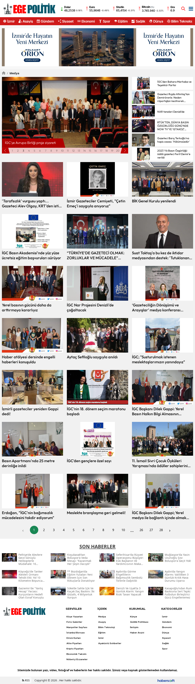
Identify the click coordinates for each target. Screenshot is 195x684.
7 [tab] (45, 150)
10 (123, 530)
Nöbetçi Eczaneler (77, 659)
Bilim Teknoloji (182, 21)
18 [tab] (106, 150)
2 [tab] (18, 150)
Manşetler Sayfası (76, 627)
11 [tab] (68, 150)
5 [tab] (34, 150)
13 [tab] (79, 150)
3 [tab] (23, 150)
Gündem (47, 21)
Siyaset (68, 21)
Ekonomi (88, 21)
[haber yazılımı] (166, 680)
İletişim (134, 627)
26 (141, 530)
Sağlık (140, 21)
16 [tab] (95, 150)
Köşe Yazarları (74, 616)
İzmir (11, 21)
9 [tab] (57, 150)
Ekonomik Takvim (76, 654)
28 (161, 530)
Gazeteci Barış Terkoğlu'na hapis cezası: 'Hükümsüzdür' (173, 139)
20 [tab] (117, 150)
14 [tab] (84, 150)
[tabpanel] (65, 112)
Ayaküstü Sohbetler (109, 643)
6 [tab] (40, 150)
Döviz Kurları (73, 638)
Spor (106, 21)
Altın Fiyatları (74, 643)
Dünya (158, 21)
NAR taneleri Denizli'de (171, 111)
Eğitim (123, 21)
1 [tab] (12, 150)
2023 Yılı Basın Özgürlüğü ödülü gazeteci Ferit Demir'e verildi (173, 154)
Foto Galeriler (74, 622)
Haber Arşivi (137, 633)
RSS (27, 680)
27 (151, 530)
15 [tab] (90, 150)
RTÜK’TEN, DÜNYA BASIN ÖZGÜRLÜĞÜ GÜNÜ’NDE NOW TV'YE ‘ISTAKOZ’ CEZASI (173, 126)
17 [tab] (101, 150)
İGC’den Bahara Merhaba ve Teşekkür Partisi (174, 83)
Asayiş (28, 21)
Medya (13, 73)
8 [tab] (51, 150)
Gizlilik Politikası (139, 622)
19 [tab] (112, 150)
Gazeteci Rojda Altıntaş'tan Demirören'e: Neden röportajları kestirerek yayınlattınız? (173, 97)
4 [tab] (29, 150)
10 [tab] (62, 150)
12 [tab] (73, 150)
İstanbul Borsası (75, 633)
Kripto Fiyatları (74, 649)
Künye (133, 616)
